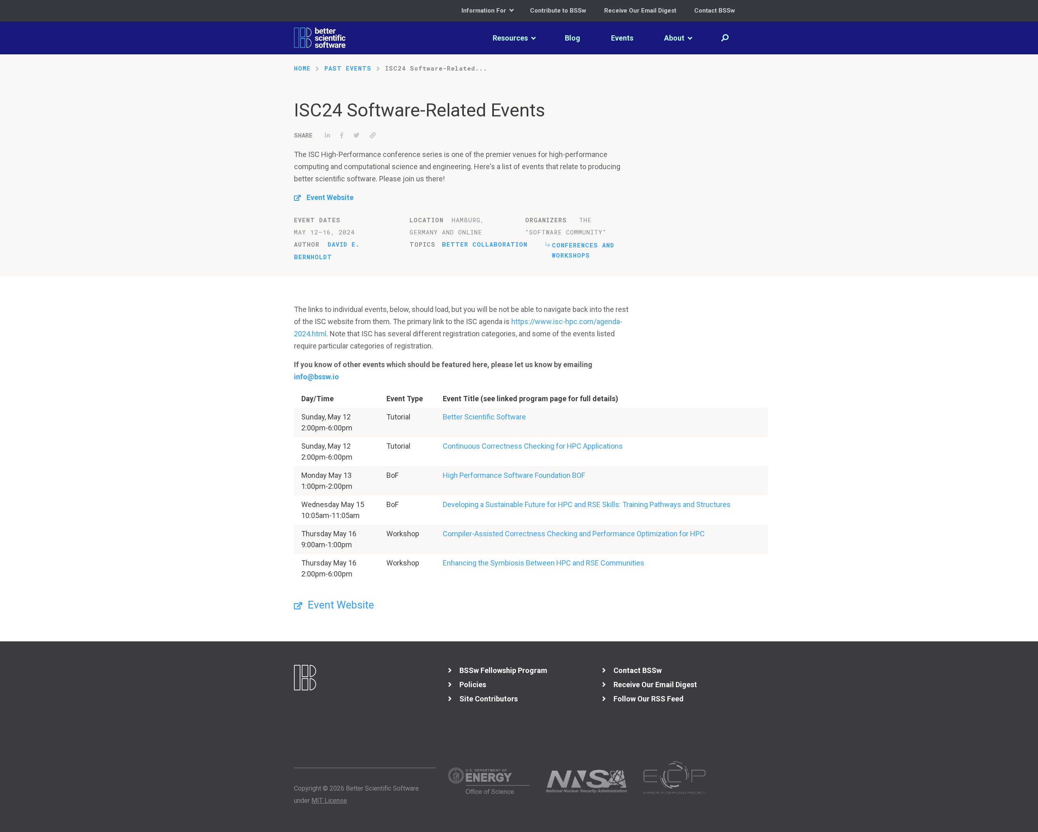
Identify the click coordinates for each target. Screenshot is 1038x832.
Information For (484, 10)
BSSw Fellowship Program (503, 670)
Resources (511, 38)
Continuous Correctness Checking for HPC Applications (533, 446)
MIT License (329, 800)
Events (622, 38)
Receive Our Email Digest (640, 10)
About (675, 38)
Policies (472, 684)
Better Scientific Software (484, 417)
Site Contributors (488, 698)
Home (302, 68)
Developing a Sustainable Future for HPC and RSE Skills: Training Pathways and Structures (587, 504)
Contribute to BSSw (558, 10)
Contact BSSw (714, 10)
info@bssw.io (316, 376)
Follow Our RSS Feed (648, 698)
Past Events (347, 68)
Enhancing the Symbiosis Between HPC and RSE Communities (543, 563)
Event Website (330, 197)
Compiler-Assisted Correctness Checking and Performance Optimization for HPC (574, 533)
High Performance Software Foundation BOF (514, 475)
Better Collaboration (485, 244)
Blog (572, 38)
